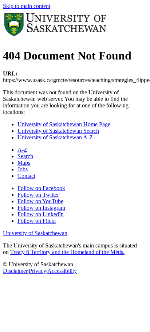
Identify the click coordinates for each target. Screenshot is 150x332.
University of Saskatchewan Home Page (63, 124)
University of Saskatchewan (35, 233)
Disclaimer (15, 271)
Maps (23, 163)
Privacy (37, 271)
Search (25, 156)
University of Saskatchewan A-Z (55, 137)
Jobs (22, 169)
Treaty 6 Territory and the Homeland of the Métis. (67, 252)
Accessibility (62, 271)
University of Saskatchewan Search (58, 131)
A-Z (22, 150)
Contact (26, 176)
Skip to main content (26, 6)
